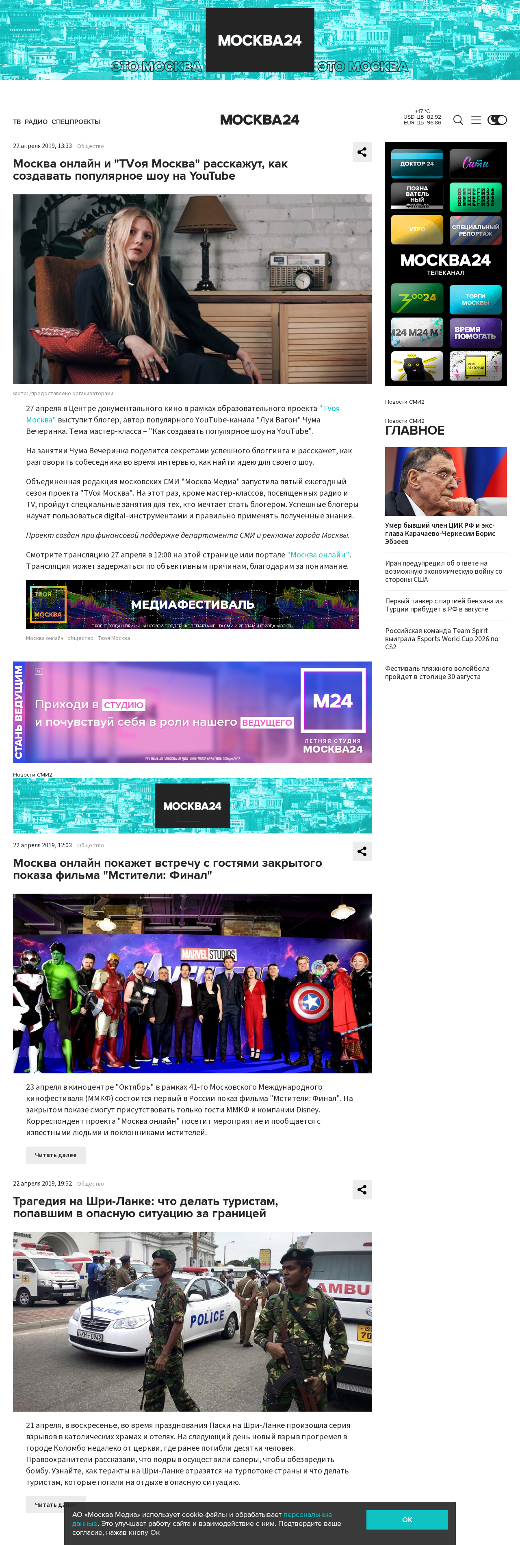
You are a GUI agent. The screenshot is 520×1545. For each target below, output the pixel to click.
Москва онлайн (44, 638)
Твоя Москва (114, 638)
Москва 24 (260, 120)
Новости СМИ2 (32, 774)
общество (80, 638)
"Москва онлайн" (318, 555)
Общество (90, 146)
